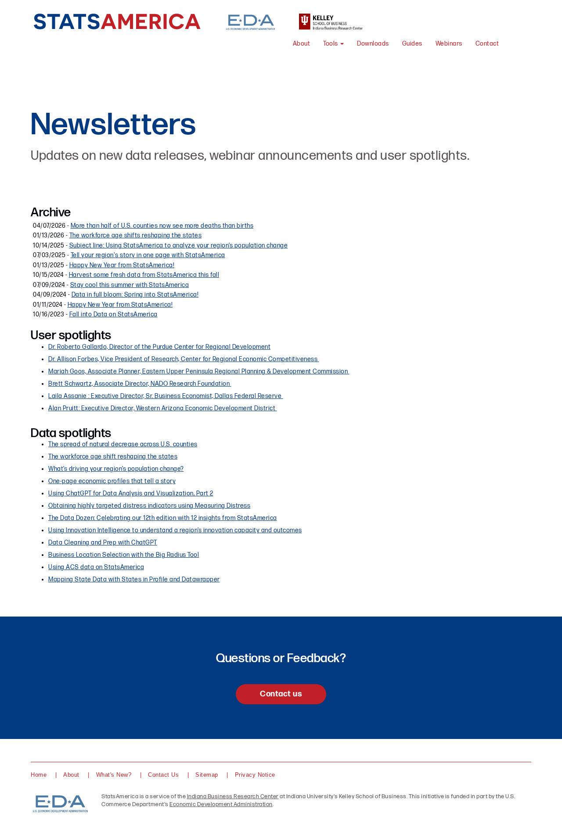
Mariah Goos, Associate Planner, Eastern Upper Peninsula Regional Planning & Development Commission (198, 371)
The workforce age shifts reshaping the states (135, 235)
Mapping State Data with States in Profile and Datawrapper (134, 579)
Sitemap (206, 774)
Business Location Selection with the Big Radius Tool (123, 555)
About (301, 43)
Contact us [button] (281, 694)
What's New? (114, 774)
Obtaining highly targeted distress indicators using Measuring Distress (149, 505)
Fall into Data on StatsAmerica (113, 314)
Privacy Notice (255, 774)
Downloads (373, 43)
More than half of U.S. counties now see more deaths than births (162, 226)
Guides (412, 43)
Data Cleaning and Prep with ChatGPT (102, 542)
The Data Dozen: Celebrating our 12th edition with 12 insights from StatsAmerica (162, 518)
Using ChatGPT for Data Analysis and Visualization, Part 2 (130, 493)
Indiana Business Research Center (233, 796)
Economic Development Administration (221, 804)
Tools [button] (331, 43)
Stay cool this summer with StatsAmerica (129, 285)
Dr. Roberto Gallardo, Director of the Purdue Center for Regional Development (159, 347)
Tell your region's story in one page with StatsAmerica (148, 255)
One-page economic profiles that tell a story (112, 481)
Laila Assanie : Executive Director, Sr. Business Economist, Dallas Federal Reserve (165, 396)
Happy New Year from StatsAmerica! (122, 265)
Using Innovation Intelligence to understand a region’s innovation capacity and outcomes (175, 530)
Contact (487, 43)
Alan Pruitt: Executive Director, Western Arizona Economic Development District (162, 408)
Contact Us (163, 774)
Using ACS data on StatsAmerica (96, 567)
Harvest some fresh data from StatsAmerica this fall (144, 275)
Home (39, 774)
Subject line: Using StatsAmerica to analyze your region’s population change (178, 245)
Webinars (449, 43)
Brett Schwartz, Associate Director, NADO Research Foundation (139, 383)
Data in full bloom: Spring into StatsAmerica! (135, 294)
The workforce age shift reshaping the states (112, 456)
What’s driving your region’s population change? (116, 469)
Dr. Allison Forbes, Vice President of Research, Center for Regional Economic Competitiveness (183, 359)
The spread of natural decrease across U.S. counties (123, 444)
